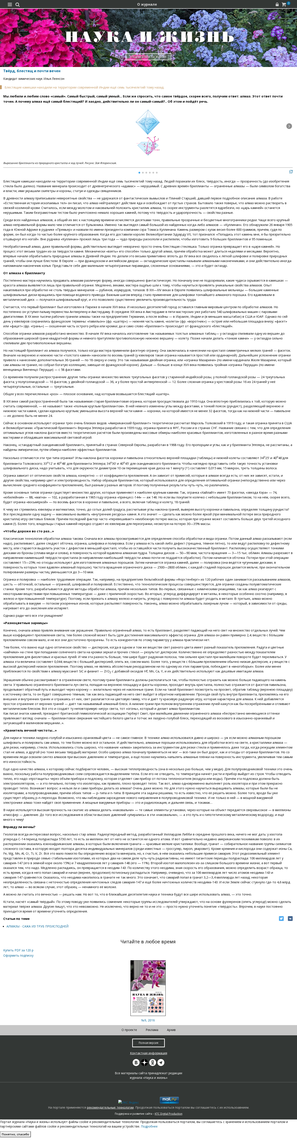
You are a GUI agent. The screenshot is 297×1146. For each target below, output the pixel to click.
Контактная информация (148, 1053)
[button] (289, 126)
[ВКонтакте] (290, 918)
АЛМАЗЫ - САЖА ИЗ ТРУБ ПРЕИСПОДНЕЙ (37, 926)
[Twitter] (281, 918)
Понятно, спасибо (15, 1134)
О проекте (129, 1030)
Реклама (152, 1030)
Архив (171, 1030)
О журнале (147, 4)
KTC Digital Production (168, 1114)
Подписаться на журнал (148, 57)
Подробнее (149, 1126)
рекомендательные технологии (110, 1107)
